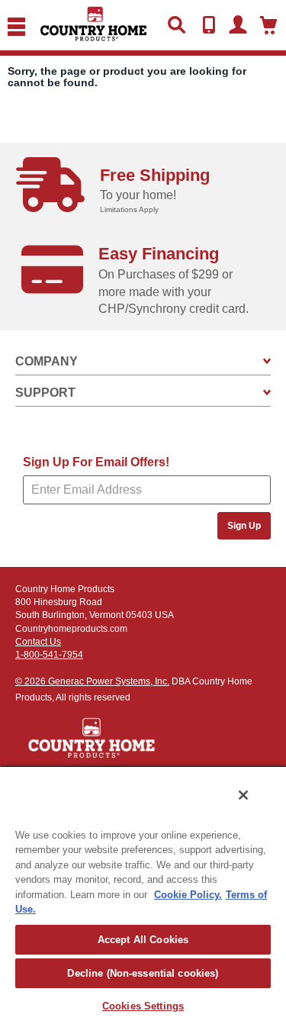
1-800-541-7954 (49, 654)
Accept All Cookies (143, 939)
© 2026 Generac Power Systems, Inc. (92, 681)
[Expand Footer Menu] (267, 361)
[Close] (243, 795)
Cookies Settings (143, 1006)
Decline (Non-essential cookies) (142, 973)
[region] (143, 894)
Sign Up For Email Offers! (96, 462)
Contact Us (38, 641)
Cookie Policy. (188, 894)
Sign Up (244, 525)
